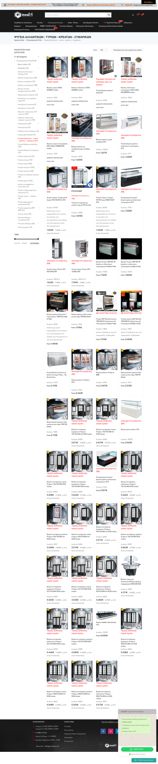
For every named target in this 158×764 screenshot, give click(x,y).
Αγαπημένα (68, 738)
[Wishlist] (137, 15)
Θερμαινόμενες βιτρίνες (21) (28, 95)
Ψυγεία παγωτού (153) (26, 167)
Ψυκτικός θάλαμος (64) (26, 224)
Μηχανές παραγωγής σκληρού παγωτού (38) (26, 119)
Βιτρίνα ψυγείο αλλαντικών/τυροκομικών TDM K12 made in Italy (57, 316)
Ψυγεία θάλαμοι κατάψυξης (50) (27, 145)
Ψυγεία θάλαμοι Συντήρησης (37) (28, 151)
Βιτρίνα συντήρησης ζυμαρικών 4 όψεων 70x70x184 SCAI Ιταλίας (80, 484)
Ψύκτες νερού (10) (24, 214)
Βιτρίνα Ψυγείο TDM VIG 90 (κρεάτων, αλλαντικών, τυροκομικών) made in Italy (131, 264)
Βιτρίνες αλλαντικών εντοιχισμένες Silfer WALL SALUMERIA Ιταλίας (130, 90)
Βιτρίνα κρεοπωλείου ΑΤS (130, 429)
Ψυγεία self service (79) (27, 135)
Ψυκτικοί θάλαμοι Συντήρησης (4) (24, 219)
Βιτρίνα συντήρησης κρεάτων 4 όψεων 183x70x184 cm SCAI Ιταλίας (81, 694)
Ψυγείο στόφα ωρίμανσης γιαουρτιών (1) (27, 191)
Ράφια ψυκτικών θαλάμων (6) (28, 131)
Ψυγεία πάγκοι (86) (25, 164)
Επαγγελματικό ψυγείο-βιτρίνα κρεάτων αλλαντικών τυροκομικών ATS (131, 200)
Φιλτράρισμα (34, 243)
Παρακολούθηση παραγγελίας (75, 734)
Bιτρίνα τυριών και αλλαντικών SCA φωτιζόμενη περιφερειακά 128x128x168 (131, 581)
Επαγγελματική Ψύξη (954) (26, 61)
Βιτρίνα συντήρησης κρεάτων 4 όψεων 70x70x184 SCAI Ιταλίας (131, 536)
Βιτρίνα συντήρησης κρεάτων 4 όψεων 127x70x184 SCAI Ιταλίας (81, 641)
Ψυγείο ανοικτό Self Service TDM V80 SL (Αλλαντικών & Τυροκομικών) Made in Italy (131, 321)
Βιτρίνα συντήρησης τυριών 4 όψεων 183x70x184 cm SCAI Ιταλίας (57, 694)
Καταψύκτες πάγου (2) (26, 108)
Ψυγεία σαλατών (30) (26, 171)
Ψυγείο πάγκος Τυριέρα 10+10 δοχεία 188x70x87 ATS (105, 200)
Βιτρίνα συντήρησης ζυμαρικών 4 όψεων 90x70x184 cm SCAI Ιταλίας (106, 529)
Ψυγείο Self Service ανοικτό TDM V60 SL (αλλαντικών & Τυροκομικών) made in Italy (106, 321)
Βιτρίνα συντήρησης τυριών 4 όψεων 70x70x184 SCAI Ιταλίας (57, 484)
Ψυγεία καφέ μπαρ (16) (26, 156)
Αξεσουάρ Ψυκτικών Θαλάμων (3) (25, 73)
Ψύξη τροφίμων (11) (25, 227)
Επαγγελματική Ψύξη (34, 40)
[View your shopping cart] (142, 15)
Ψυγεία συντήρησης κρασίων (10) (28, 176)
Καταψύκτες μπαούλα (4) (27, 104)
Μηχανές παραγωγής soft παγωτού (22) (27, 113)
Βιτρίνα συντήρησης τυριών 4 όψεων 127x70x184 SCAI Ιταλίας (81, 589)
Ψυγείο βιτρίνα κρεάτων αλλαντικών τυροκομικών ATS (130, 146)
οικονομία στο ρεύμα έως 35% (80, 195)
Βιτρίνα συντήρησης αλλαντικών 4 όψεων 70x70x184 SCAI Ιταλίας (130, 484)
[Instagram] (110, 731)
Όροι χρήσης (69, 730)
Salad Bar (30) (23, 68)
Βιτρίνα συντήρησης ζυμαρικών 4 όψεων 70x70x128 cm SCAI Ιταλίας (81, 431)
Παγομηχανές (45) (24, 124)
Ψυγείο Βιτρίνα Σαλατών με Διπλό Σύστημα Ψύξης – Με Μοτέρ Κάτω (57, 375)
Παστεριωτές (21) (24, 127)
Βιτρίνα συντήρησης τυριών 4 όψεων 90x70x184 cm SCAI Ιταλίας (81, 536)
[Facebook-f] (103, 731)
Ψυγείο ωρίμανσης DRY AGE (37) (26, 209)
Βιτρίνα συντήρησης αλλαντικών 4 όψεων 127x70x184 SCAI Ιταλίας (56, 641)
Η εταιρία (67, 726)
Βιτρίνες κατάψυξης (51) (26, 82)
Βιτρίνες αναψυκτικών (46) (27, 78)
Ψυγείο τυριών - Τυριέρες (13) (27, 197)
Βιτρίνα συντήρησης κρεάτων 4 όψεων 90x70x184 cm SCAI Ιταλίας (57, 536)
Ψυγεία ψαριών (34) (25, 181)
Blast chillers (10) (24, 64)
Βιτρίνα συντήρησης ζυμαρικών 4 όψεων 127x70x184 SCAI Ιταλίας (56, 589)
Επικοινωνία (68, 741)
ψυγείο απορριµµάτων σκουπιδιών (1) (26, 185)
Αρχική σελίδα (19, 40)
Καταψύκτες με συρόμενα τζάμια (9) (27, 99)
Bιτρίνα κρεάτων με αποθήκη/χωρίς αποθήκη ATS (80, 149)
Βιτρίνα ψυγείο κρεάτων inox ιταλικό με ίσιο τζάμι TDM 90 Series (131, 375)
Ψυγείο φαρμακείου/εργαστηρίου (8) (25, 203)
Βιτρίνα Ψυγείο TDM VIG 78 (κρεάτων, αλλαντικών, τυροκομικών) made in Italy (106, 264)
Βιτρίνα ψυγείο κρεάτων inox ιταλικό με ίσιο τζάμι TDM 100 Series (57, 424)
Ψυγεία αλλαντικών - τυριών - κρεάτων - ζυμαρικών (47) (28, 139)
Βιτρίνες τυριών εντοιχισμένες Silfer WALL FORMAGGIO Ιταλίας (57, 146)
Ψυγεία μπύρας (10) (25, 160)
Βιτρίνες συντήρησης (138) (27, 85)
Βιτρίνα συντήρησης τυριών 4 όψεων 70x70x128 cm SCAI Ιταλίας (106, 431)
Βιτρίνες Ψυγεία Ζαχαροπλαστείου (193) (26, 90)
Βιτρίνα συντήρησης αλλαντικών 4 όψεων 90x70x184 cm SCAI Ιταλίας (106, 589)
